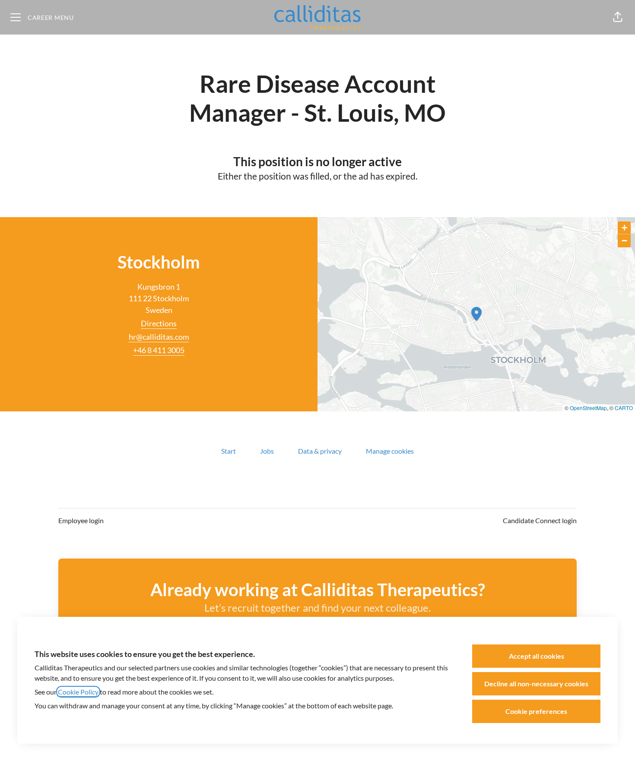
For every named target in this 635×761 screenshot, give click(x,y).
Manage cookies (390, 451)
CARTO (624, 407)
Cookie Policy (78, 692)
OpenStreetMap (588, 407)
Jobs (267, 451)
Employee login (81, 520)
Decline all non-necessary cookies (536, 683)
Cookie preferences (536, 711)
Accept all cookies (536, 656)
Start (228, 451)
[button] (618, 17)
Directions (159, 323)
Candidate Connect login (540, 520)
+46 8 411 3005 (158, 350)
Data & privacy (320, 451)
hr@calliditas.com (159, 336)
